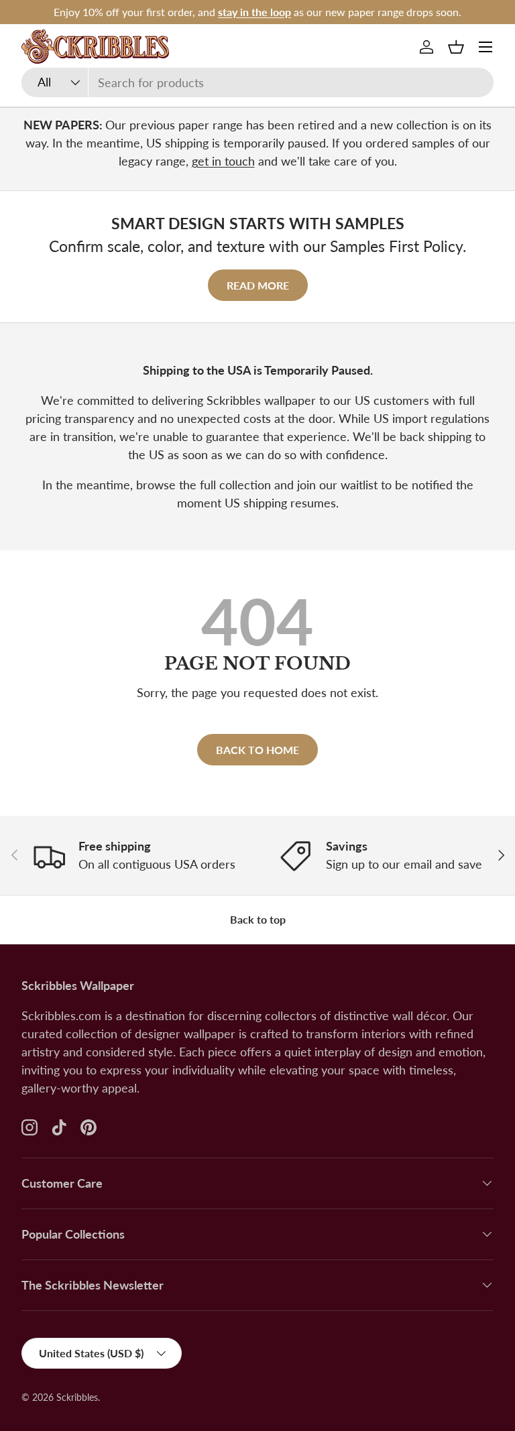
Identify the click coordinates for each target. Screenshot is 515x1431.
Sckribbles (77, 1397)
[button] (456, 47)
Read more (258, 285)
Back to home (257, 749)
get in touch (223, 160)
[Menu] (485, 47)
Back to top (258, 919)
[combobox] (257, 82)
